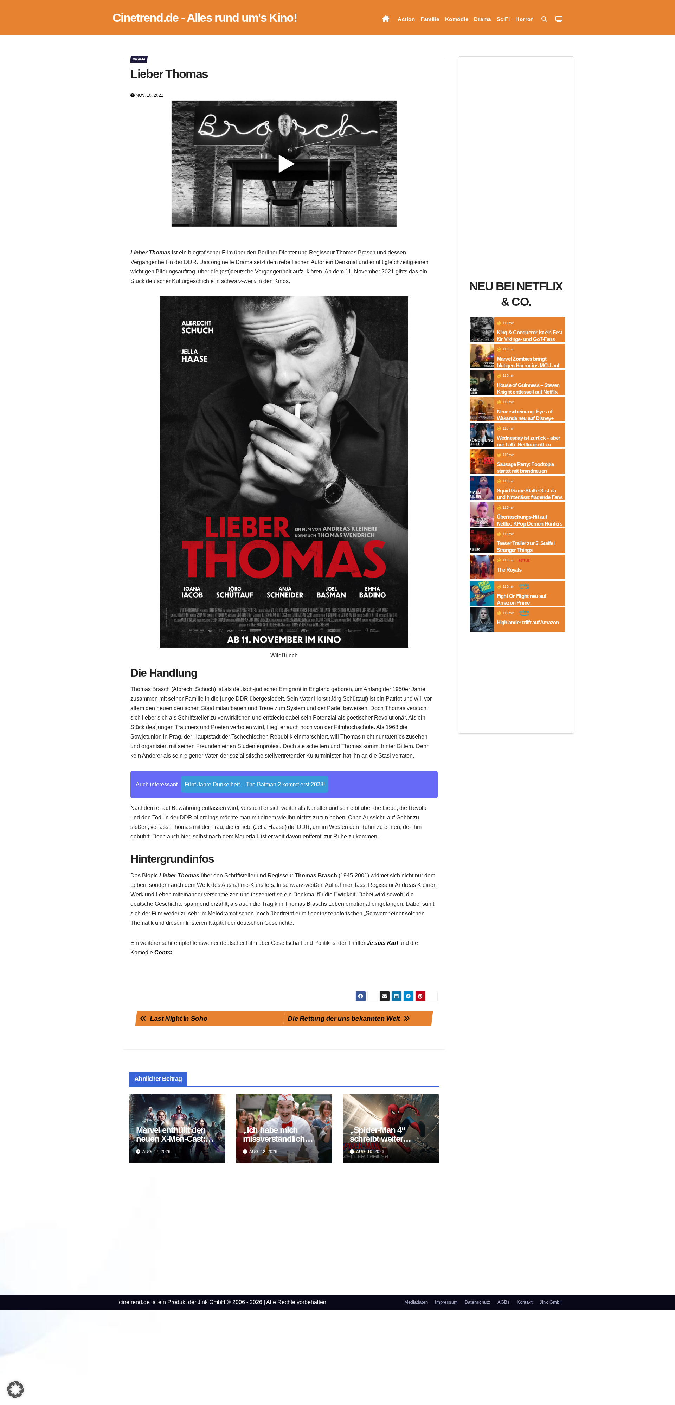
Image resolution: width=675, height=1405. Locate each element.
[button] (544, 19)
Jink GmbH (551, 1302)
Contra (163, 952)
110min (508, 323)
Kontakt (525, 1302)
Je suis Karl (382, 943)
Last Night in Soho (179, 1018)
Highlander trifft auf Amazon (528, 622)
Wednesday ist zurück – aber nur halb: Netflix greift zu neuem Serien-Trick (528, 445)
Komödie (457, 19)
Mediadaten (416, 1302)
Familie (429, 19)
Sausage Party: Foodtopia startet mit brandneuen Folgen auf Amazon (525, 471)
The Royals (509, 570)
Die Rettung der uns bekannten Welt (344, 1018)
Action (406, 19)
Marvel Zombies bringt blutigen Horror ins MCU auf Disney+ (528, 365)
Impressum (446, 1302)
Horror (524, 19)
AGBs (503, 1302)
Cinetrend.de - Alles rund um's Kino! (204, 17)
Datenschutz (477, 1302)
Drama (482, 19)
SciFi (503, 19)
